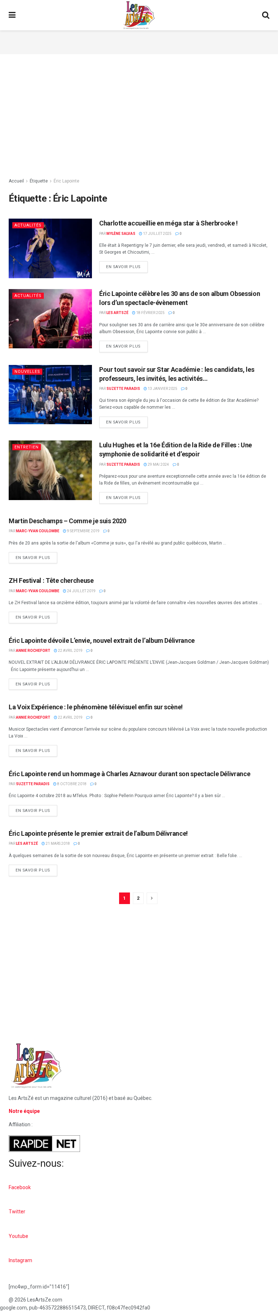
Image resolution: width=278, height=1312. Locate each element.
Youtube (18, 1236)
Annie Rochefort (33, 651)
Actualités (28, 225)
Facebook (20, 1187)
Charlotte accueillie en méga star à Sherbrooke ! (168, 223)
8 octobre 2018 (71, 784)
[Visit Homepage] (139, 15)
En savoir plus (127, 265)
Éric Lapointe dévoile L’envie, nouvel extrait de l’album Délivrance (102, 640)
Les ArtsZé (117, 313)
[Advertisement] (139, 41)
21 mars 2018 (57, 844)
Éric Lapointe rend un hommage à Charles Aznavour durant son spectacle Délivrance (129, 774)
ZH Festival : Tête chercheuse (51, 580)
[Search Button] (265, 15)
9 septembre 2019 (83, 531)
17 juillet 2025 (157, 234)
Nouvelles (27, 371)
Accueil (16, 181)
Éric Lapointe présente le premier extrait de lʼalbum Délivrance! (98, 833)
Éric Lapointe (66, 181)
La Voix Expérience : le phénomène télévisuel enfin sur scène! (96, 707)
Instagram (20, 1260)
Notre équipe (24, 1111)
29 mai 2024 (158, 464)
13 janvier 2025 (162, 389)
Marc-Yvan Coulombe (37, 531)
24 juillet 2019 (81, 591)
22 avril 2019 (70, 651)
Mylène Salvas (120, 234)
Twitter (17, 1211)
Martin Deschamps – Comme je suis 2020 (67, 521)
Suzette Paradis (123, 389)
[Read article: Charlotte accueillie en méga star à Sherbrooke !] (50, 248)
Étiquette (39, 181)
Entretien (26, 447)
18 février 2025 (150, 313)
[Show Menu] (12, 15)
